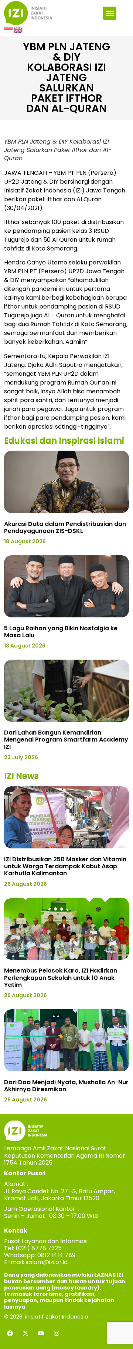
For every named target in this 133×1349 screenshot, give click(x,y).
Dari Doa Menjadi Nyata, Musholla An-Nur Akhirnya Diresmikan (66, 1085)
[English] (18, 29)
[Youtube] (41, 1333)
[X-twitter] (25, 1333)
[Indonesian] (9, 29)
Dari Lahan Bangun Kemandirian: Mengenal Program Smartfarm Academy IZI (66, 739)
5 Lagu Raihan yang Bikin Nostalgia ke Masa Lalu (60, 631)
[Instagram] (56, 1333)
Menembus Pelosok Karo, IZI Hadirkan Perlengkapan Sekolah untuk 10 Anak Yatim (60, 977)
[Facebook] (10, 1333)
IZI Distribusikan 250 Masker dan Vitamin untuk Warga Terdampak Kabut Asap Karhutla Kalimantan (65, 866)
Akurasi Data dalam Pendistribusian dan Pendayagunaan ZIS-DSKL (65, 527)
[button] (109, 13)
